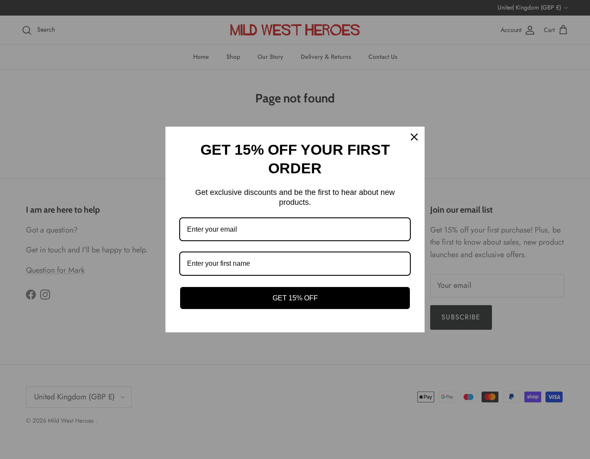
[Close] (414, 137)
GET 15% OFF (295, 298)
